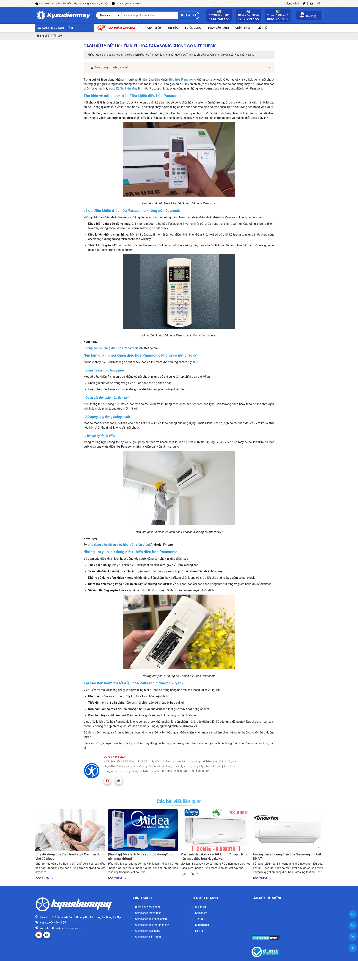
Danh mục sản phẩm (57, 27)
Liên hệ (199, 930)
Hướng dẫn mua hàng (148, 906)
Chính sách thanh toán (148, 912)
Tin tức (172, 27)
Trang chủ (43, 35)
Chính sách (243, 27)
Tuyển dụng (193, 27)
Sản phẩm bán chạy (121, 27)
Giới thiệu (154, 27)
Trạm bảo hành (218, 27)
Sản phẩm (201, 912)
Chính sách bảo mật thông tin (152, 924)
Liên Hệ (262, 27)
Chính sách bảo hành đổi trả (151, 918)
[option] (70, 845)
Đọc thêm (42, 878)
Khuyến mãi (202, 924)
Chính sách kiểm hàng (148, 936)
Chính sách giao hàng (147, 930)
